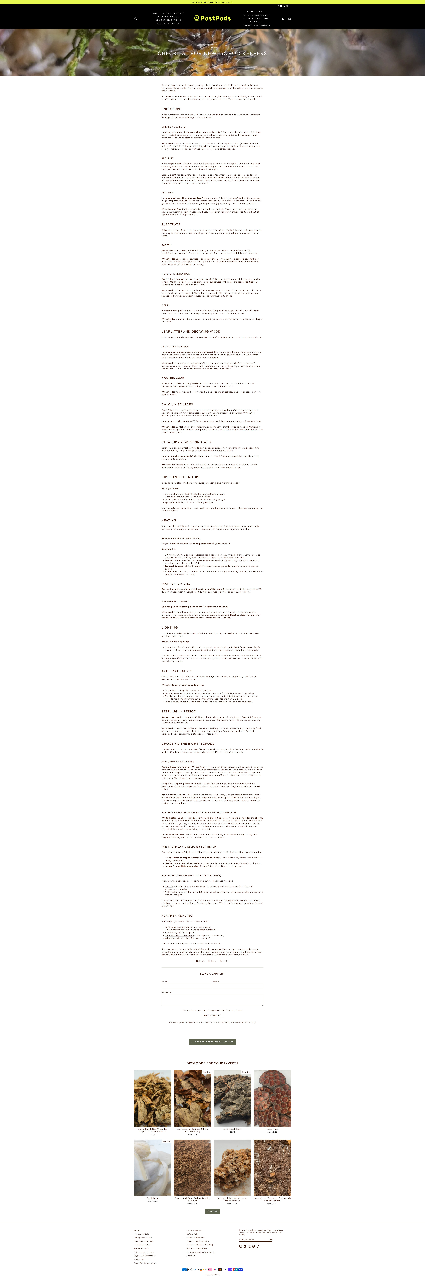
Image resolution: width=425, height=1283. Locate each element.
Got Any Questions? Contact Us (201, 1252)
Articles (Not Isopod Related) (200, 1245)
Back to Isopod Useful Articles (214, 1042)
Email (216, 982)
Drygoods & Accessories (256, 18)
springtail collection (199, 464)
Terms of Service (242, 1022)
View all (212, 1211)
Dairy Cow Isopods (172, 783)
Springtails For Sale (168, 17)
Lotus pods (171, 499)
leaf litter (205, 363)
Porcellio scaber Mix (173, 834)
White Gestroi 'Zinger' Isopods (178, 818)
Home (156, 13)
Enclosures (256, 22)
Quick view (153, 1124)
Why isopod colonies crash (179, 935)
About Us (191, 1256)
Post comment (212, 1015)
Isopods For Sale (172, 13)
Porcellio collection (251, 863)
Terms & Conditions (195, 1238)
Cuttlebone (182, 427)
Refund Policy (193, 1234)
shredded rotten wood (193, 392)
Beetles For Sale (256, 12)
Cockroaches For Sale (168, 20)
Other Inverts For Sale (257, 15)
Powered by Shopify (212, 1274)
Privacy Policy (224, 1022)
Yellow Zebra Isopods (173, 795)
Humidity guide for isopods (179, 932)
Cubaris (169, 886)
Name (165, 982)
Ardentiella (171, 892)
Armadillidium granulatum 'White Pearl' (184, 767)
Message (167, 992)
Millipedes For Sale (168, 23)
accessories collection (209, 943)
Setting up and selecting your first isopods (188, 927)
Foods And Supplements (257, 25)
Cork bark (170, 494)
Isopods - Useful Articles (198, 1241)
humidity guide (223, 296)
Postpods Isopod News (197, 1248)
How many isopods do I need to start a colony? (190, 930)
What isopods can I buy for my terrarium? (187, 938)
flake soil (235, 259)
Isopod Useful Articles (215, 45)
